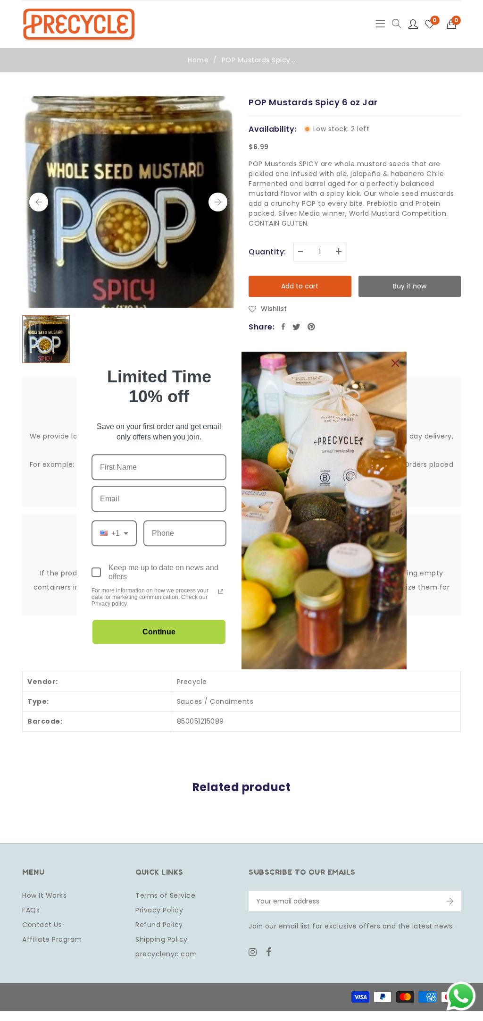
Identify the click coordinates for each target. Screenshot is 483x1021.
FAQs (31, 910)
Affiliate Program (52, 939)
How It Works (44, 895)
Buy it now (409, 286)
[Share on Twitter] (296, 326)
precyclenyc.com (166, 954)
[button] (454, 24)
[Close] (395, 363)
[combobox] (114, 533)
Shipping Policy (161, 939)
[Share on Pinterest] (312, 326)
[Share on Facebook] (283, 326)
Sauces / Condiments (215, 701)
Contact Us (42, 924)
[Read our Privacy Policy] (220, 591)
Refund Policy (159, 924)
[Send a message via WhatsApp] (461, 996)
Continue (158, 632)
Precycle (192, 681)
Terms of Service (165, 895)
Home (198, 60)
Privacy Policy (159, 910)
